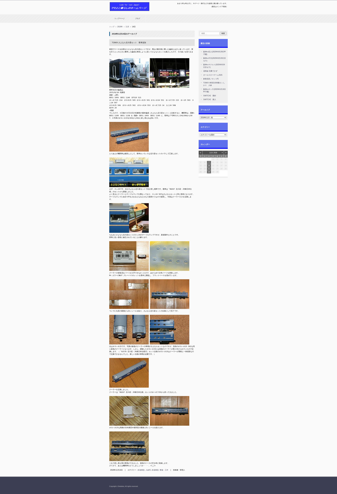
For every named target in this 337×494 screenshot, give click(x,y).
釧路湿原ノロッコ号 (211, 79)
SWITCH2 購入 (209, 99)
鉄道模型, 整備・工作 (160, 470)
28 (209, 172)
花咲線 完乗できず (210, 71)
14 (209, 166)
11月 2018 (213, 153)
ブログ (137, 18)
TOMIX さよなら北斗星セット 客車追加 (129, 42)
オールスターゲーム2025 (212, 75)
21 (209, 169)
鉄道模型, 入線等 (144, 470)
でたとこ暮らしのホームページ (123, 12)
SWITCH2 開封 (209, 96)
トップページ (119, 18)
